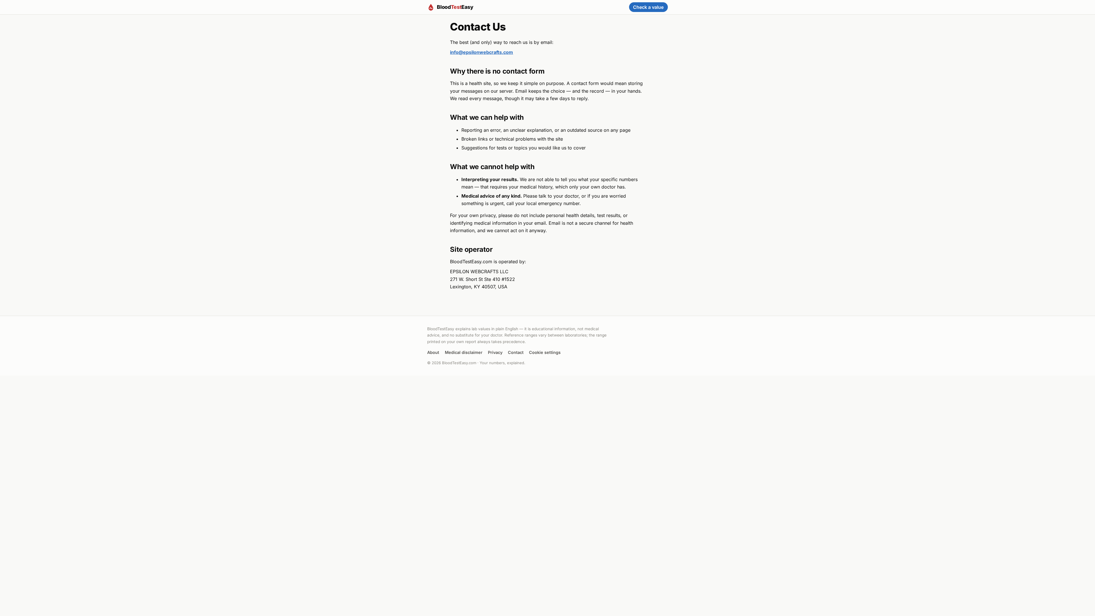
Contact (516, 352)
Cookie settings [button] (545, 352)
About (433, 352)
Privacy (495, 352)
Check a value (648, 7)
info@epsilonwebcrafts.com (481, 52)
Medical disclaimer (463, 352)
